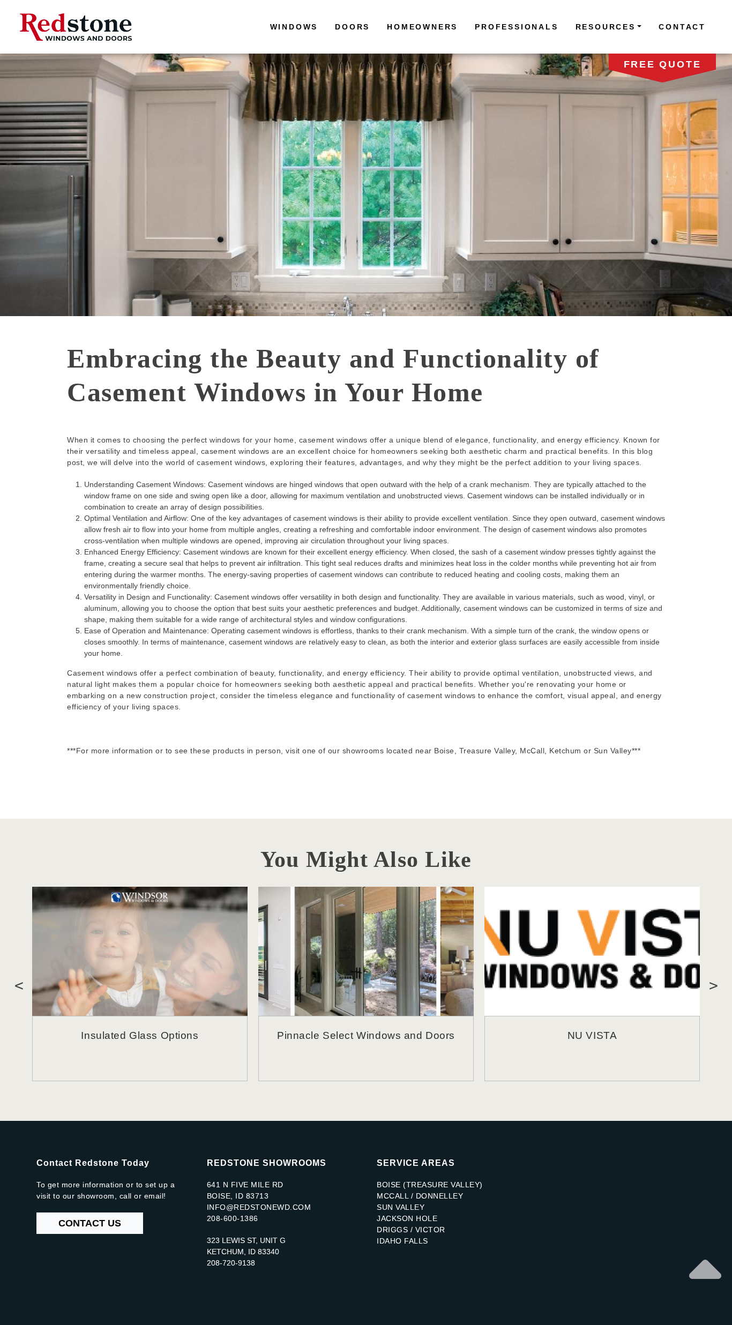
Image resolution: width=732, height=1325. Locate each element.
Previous (18, 983)
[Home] (80, 27)
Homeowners (422, 27)
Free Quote (662, 64)
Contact (682, 27)
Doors (352, 27)
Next (713, 983)
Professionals (516, 27)
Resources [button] (606, 27)
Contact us (89, 1223)
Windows (294, 27)
